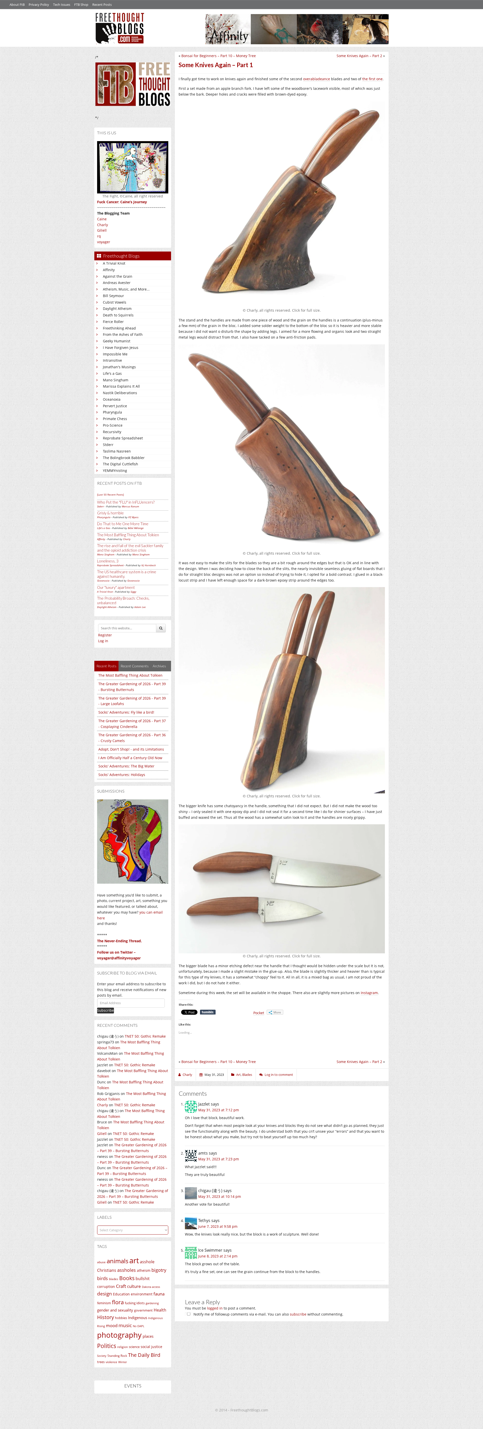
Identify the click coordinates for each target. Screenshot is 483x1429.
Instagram (369, 992)
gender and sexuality (115, 1310)
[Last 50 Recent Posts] (110, 494)
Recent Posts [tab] (106, 666)
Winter (122, 1362)
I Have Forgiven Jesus (120, 347)
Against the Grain (117, 276)
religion (122, 1347)
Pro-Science (113, 425)
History (105, 1317)
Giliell (102, 230)
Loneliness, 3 (107, 561)
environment (141, 1294)
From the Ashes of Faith (123, 334)
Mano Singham (115, 380)
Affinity (109, 269)
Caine (102, 219)
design (104, 1293)
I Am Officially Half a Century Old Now (130, 757)
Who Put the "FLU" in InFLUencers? (125, 502)
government (143, 1310)
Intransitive (112, 360)
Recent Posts (102, 4)
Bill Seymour (113, 295)
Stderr (108, 444)
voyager (103, 241)
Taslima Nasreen (117, 451)
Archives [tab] (159, 666)
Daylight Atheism (117, 308)
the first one (372, 78)
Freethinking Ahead (119, 328)
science (134, 1346)
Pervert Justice (115, 405)
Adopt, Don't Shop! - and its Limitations (131, 749)
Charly (102, 224)
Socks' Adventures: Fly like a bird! (126, 712)
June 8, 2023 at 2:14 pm (217, 1256)
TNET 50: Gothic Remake (145, 1036)
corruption (106, 1286)
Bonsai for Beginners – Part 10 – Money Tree (218, 55)
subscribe (298, 1314)
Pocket (258, 1012)
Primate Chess (115, 418)
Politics (106, 1346)
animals (117, 1261)
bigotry (158, 1270)
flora (118, 1302)
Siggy (133, 591)
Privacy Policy (39, 4)
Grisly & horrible (110, 513)
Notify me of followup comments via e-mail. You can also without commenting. (267, 1314)
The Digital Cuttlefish (120, 464)
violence (111, 1362)
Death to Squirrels (118, 315)
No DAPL (138, 1326)
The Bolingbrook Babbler (124, 457)
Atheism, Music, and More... (126, 289)
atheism (143, 1270)
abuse (101, 1262)
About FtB (17, 4)
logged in (215, 1308)
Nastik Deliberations (120, 392)
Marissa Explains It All (121, 386)
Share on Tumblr (208, 1012)
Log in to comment (279, 1074)
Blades (247, 1074)
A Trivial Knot (114, 263)
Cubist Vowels (114, 302)
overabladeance (316, 78)
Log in (103, 640)
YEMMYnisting (115, 470)
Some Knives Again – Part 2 (359, 55)
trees (101, 1362)
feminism (104, 1303)
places (148, 1336)
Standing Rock (117, 1356)
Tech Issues (61, 4)
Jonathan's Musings (119, 366)
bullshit (143, 1278)
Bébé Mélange (136, 528)
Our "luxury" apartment (116, 587)
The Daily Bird (144, 1354)
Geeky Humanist (116, 341)
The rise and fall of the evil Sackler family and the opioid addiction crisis (130, 547)
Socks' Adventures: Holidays (121, 774)
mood (111, 1325)
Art (238, 1074)
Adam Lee (140, 607)
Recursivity (112, 431)
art (134, 1260)
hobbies (121, 1318)
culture (134, 1286)
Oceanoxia (111, 399)
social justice (151, 1346)
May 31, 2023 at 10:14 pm (219, 1196)
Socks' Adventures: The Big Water (126, 766)
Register (105, 635)
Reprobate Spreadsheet (123, 438)
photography (119, 1335)
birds (102, 1278)
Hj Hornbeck (148, 565)
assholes (126, 1270)
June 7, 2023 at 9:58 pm (217, 1226)
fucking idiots (135, 1303)
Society (101, 1356)
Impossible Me (115, 354)
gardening (152, 1303)
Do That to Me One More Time (122, 523)
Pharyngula (112, 412)
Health (160, 1310)
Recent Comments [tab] (134, 666)
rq (99, 236)
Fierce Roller (113, 321)
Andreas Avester (117, 282)
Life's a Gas (112, 373)
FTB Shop (81, 4)
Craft (121, 1286)
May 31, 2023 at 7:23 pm (218, 1159)
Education (121, 1294)
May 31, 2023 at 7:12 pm (218, 1110)
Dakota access (151, 1287)
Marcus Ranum (130, 506)
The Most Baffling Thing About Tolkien (128, 535)
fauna (159, 1294)
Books (127, 1278)
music (125, 1325)
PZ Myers (133, 517)
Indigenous (137, 1317)
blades (113, 1279)
